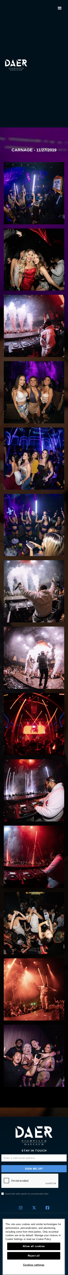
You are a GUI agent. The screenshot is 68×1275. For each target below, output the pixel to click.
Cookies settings (34, 1265)
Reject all (34, 1255)
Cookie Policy (43, 1239)
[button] (59, 8)
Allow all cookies (34, 1246)
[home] (15, 65)
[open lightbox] (34, 193)
